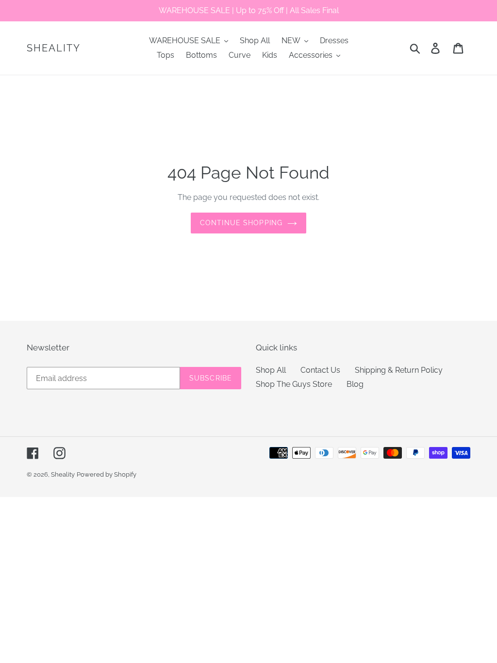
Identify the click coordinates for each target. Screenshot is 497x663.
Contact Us (320, 370)
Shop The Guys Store (294, 384)
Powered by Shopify (106, 474)
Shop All (271, 370)
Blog (355, 384)
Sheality (54, 48)
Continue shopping (241, 223)
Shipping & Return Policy (399, 370)
